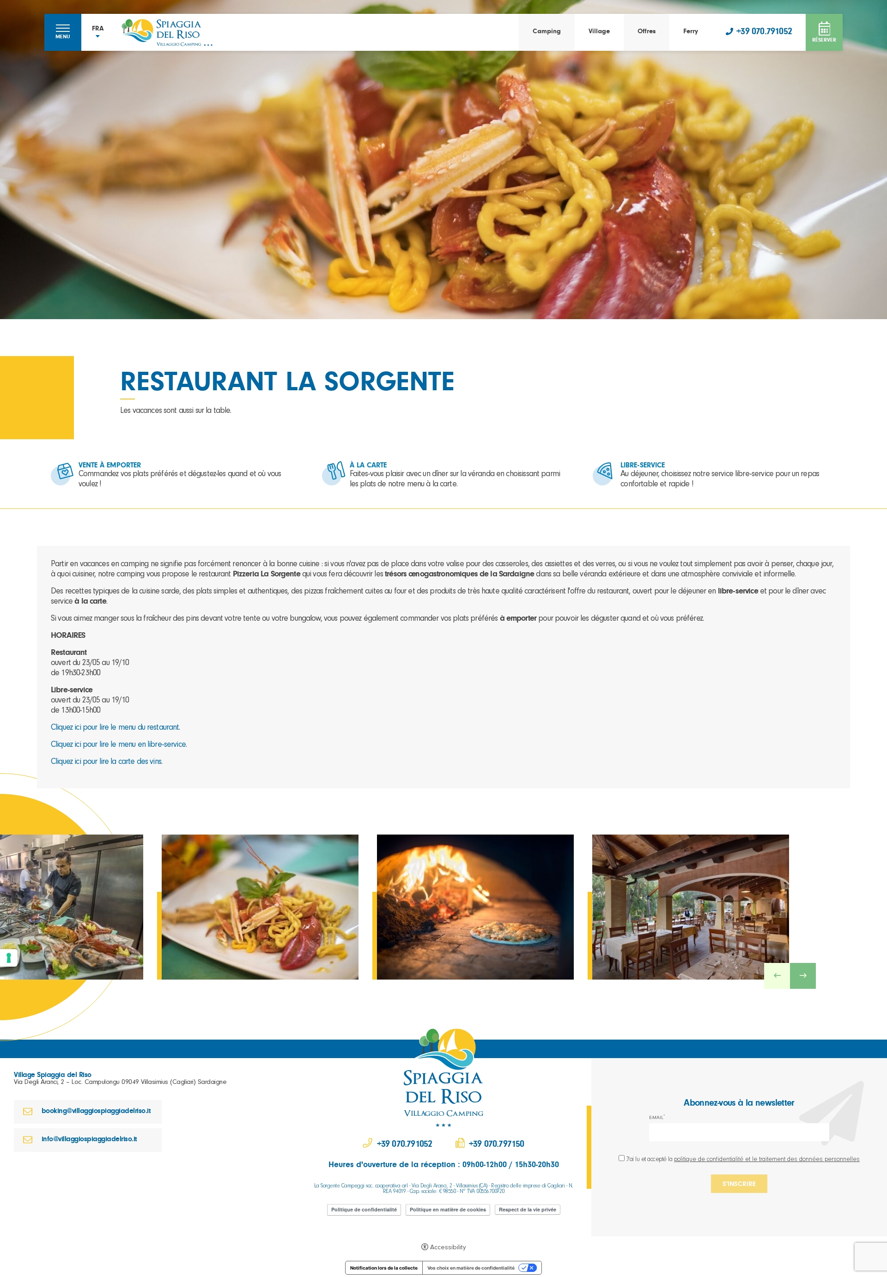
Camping (547, 32)
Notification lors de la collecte (384, 1268)
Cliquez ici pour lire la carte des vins (106, 762)
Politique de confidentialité (364, 1209)
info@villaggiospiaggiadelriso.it (89, 1140)
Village (599, 32)
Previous (777, 976)
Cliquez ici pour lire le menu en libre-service (118, 745)
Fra (98, 68)
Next (803, 976)
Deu (98, 79)
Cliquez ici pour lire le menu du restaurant (115, 728)
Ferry (690, 32)
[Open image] (260, 907)
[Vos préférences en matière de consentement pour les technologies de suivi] (9, 958)
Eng (97, 57)
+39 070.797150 (496, 1145)
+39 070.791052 (764, 32)
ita (98, 47)
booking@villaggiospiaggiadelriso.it (96, 1111)
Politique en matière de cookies (448, 1209)
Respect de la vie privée (527, 1209)
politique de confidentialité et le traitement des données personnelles (767, 1160)
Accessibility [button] (448, 1248)
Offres (647, 32)
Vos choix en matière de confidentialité (471, 1268)
